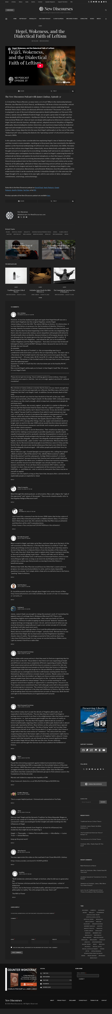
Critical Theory (17, 232)
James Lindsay (64, 232)
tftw (87, 951)
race (95, 944)
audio (8, 232)
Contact (40, 2)
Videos (20, 2)
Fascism (99, 921)
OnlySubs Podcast (45, 18)
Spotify (14, 190)
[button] (106, 19)
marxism (88, 933)
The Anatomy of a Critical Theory (90, 839)
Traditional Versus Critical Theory (16, 291)
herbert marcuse (90, 926)
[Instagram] (91, 1)
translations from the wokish (93, 953)
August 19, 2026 (45, 294)
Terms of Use (94, 1000)
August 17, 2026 (69, 294)
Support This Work (62, 2)
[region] (21, 979)
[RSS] (106, 1)
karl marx (99, 930)
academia (85, 910)
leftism (9, 234)
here (48, 195)
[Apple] (101, 1)
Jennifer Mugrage (23, 792)
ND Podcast (23, 18)
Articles (14, 2)
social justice (98, 946)
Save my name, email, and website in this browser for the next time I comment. (35, 947)
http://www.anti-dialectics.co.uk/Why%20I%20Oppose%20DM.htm (35, 781)
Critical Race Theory (94, 915)
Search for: (83, 799)
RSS (34, 190)
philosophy (94, 940)
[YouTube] (93, 1)
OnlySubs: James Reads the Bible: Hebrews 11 (40, 291)
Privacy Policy (61, 1000)
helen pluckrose (98, 924)
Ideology (99, 928)
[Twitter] (89, 1)
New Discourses (44, 41)
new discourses (38, 234)
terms (102, 949)
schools (87, 946)
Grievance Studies (72, 18)
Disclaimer (72, 1000)
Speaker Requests (50, 2)
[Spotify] (104, 1)
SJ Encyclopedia (58, 18)
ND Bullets (32, 18)
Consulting (84, 18)
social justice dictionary (90, 949)
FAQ (72, 2)
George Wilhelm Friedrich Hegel (42, 232)
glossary (87, 924)
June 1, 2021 (54, 251)
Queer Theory (87, 944)
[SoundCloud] (99, 1)
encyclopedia (90, 921)
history (100, 926)
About (6, 2)
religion (102, 944)
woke (66, 234)
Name (13, 939)
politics (87, 942)
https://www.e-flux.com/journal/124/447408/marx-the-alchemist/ (36, 525)
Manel (94, 865)
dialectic (27, 232)
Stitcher (20, 190)
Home (15, 18)
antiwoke (101, 910)
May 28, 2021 (35, 41)
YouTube (26, 190)
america (93, 910)
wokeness (102, 955)
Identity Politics (89, 928)
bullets (92, 912)
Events (33, 2)
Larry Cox (83, 890)
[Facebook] (96, 1)
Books (92, 18)
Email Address (81, 973)
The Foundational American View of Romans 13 (64, 291)
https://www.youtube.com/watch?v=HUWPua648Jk (29, 861)
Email (34, 939)
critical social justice (93, 917)
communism (100, 912)
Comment (13, 918)
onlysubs (85, 940)
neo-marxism (27, 234)
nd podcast (17, 234)
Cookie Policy (83, 1000)
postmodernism (58, 234)
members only (97, 933)
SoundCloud (39, 187)
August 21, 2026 (21, 294)
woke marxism (92, 955)
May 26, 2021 (17, 251)
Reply (12, 479)
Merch (99, 18)
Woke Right (94, 958)
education (100, 919)
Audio (26, 2)
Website (54, 939)
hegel (55, 232)
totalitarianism (96, 951)
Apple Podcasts (49, 187)
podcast (48, 234)
